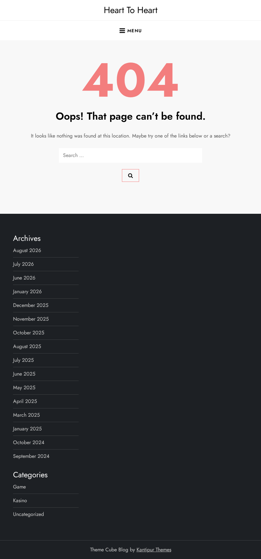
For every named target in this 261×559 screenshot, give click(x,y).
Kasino (20, 500)
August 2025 (27, 346)
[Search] (130, 175)
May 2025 (24, 387)
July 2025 (23, 360)
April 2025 (25, 401)
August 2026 (27, 250)
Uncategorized (28, 514)
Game (19, 486)
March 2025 (26, 415)
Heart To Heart (131, 10)
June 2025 (24, 373)
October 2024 (28, 442)
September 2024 (31, 456)
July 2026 (23, 264)
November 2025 (31, 319)
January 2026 (27, 291)
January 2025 (27, 428)
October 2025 (28, 332)
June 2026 (24, 277)
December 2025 (30, 305)
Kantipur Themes (154, 549)
